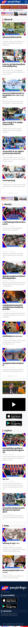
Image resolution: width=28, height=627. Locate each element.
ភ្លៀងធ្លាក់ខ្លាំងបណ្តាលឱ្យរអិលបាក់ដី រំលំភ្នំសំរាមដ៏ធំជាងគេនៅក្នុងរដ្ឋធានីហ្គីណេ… (14, 277)
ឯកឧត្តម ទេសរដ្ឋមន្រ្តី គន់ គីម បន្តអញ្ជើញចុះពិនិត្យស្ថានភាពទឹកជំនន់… (13, 123)
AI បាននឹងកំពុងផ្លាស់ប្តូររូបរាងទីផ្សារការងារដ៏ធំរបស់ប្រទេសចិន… (14, 223)
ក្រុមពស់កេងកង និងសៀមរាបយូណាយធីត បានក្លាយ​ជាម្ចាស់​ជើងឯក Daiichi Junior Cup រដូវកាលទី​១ (13, 95)
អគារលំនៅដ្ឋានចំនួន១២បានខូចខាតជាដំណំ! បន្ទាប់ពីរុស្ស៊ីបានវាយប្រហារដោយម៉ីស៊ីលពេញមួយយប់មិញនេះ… (13, 307)
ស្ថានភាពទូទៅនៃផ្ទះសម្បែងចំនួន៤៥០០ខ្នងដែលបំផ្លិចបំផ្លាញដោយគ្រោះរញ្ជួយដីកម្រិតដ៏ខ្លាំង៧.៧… (14, 510)
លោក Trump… (6, 479)
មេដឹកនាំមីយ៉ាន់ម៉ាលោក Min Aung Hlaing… (13, 336)
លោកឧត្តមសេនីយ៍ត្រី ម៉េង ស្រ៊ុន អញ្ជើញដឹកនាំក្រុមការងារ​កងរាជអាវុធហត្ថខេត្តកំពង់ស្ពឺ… (13, 152)
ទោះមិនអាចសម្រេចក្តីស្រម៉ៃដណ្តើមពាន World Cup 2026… (13, 571)
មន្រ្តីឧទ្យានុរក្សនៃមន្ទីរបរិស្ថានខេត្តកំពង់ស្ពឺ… (13, 37)
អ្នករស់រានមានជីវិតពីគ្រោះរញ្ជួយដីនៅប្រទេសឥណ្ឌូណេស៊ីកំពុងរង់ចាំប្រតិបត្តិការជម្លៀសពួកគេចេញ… (13, 450)
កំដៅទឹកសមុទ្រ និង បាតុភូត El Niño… (12, 543)
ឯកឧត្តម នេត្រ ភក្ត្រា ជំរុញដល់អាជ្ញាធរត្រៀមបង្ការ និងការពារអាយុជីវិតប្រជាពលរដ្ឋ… (14, 65)
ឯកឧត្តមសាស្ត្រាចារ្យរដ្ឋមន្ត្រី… (9, 180)
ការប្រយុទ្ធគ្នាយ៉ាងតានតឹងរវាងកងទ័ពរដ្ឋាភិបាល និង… (13, 364)
